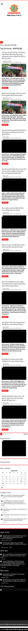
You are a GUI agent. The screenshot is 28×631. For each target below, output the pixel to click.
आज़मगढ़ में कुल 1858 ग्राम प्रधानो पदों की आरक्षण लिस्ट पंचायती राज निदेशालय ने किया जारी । (13, 544)
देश (18, 62)
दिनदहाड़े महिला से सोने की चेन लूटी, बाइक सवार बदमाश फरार (15, 515)
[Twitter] (13, 623)
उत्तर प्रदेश (16, 62)
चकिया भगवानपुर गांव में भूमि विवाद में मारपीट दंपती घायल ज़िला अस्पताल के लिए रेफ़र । (13, 246)
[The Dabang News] (14, 9)
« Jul (2, 487)
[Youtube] (14, 623)
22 (21, 481)
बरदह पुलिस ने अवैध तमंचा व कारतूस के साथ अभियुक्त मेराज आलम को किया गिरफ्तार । (13, 324)
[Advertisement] (14, 28)
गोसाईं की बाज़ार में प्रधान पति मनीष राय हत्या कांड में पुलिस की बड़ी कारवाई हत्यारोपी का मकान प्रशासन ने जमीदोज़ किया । (13, 537)
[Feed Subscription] (27, 48)
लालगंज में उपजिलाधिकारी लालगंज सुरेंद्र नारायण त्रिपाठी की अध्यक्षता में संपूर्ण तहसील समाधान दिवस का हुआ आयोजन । (13, 284)
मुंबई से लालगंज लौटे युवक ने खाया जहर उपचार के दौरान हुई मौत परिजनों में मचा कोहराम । (14, 94)
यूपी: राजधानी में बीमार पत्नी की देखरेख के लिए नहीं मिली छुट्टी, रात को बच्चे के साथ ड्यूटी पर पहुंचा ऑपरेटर (13, 496)
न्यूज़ (20, 62)
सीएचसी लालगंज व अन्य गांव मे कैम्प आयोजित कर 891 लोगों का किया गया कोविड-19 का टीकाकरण (14, 580)
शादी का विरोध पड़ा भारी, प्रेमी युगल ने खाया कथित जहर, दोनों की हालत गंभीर (15, 510)
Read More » (5, 87)
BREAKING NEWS (6, 62)
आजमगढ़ (11, 62)
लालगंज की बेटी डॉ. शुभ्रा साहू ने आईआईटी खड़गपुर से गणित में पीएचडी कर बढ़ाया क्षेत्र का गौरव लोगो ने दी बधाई (15, 519)
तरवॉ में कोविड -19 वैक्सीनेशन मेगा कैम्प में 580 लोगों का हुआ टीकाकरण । (13, 575)
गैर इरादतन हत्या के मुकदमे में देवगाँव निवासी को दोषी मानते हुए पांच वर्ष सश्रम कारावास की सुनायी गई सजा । (14, 132)
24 (3, 483)
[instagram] (16, 623)
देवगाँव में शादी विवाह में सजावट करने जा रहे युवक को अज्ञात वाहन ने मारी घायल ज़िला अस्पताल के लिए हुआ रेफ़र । (13, 398)
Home (1, 45)
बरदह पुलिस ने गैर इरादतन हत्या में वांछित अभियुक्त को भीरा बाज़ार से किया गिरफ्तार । (13, 360)
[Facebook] (11, 623)
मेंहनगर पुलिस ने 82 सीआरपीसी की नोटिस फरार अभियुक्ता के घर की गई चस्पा (13, 209)
